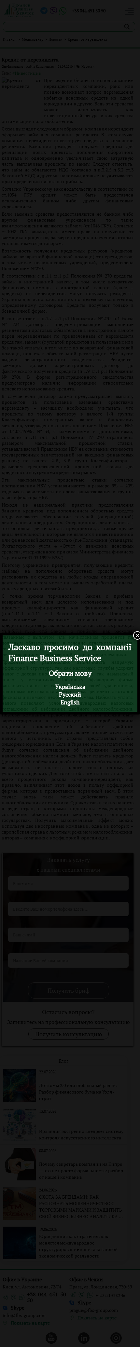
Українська (70, 686)
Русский (70, 694)
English (70, 702)
